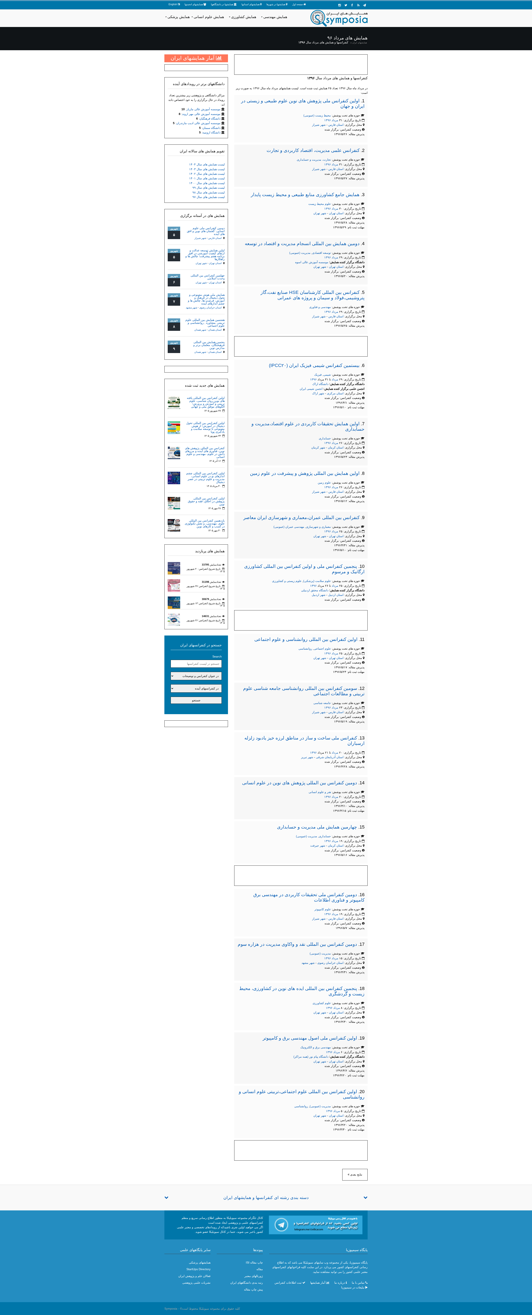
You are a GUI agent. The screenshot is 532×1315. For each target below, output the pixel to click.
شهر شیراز (319, 124)
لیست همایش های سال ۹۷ (208, 197)
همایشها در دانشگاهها (222, 4)
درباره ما (339, 1282)
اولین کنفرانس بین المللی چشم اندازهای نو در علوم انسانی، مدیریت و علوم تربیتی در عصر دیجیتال (205, 478)
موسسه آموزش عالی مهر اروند (201, 114)
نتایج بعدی (355, 1174)
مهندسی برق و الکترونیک (315, 1047)
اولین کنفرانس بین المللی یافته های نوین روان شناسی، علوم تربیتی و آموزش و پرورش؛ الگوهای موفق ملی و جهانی (206, 402)
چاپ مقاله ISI (254, 1262)
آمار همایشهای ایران (193, 58)
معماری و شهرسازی (318, 526)
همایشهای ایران (359, 42)
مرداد (335, 120)
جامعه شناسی (322, 703)
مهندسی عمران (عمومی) (288, 526)
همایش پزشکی (178, 17)
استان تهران (336, 213)
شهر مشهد (308, 962)
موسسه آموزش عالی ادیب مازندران (198, 123)
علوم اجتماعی (322, 648)
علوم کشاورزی (322, 1003)
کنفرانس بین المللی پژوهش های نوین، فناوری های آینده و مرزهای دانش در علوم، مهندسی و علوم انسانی (205, 452)
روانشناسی (305, 648)
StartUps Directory (198, 1269)
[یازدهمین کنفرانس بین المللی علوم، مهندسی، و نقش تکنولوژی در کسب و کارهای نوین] (174, 525)
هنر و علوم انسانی (320, 792)
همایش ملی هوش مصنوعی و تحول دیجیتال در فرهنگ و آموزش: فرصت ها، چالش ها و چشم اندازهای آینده (206, 299)
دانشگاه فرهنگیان (210, 118)
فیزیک (318, 374)
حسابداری (325, 438)
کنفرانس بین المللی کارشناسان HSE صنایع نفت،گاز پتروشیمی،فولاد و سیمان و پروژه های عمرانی (313, 295)
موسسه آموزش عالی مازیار (203, 109)
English (173, 4)
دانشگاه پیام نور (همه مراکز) (310, 1056)
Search (217, 656)
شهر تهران (319, 213)
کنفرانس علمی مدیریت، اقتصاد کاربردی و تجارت (313, 150)
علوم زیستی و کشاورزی (287, 581)
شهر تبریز (307, 757)
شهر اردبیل (318, 594)
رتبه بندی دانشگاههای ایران (246, 1282)
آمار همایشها (317, 1282)
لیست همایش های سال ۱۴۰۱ (207, 178)
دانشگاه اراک (320, 384)
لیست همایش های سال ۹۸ (208, 192)
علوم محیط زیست (319, 203)
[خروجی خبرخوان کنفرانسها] (358, 5)
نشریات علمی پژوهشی (196, 1282)
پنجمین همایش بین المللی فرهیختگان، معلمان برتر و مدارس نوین (209, 345)
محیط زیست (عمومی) (317, 115)
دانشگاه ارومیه (211, 132)
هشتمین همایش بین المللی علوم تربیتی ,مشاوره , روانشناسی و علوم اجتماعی (205, 322)
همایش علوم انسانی (209, 17)
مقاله (259, 1269)
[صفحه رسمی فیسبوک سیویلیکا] (352, 5)
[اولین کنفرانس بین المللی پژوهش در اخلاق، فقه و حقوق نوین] (174, 502)
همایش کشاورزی (243, 17)
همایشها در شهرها (275, 4)
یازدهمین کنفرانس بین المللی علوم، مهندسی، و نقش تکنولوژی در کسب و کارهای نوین (205, 523)
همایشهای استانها (250, 4)
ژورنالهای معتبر (253, 1276)
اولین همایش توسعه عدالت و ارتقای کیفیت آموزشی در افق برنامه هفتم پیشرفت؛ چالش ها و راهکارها (205, 255)
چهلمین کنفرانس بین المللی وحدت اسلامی (208, 277)
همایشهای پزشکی (200, 1262)
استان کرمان (336, 447)
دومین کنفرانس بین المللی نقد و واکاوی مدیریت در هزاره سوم (297, 944)
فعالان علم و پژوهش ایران (194, 1276)
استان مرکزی (335, 393)
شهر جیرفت (317, 845)
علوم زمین (324, 482)
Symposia (170, 1308)
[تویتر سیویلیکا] (346, 5)
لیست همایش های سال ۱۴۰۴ (207, 164)
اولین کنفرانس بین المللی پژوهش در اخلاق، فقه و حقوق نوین (206, 501)
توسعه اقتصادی (321, 252)
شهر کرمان (318, 447)
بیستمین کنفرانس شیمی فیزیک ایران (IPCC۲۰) (314, 365)
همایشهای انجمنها (194, 4)
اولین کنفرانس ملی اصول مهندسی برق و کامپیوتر (310, 1038)
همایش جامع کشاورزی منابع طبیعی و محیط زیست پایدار (305, 194)
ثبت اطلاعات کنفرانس (288, 1282)
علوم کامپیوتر (322, 909)
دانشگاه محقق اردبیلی (314, 590)
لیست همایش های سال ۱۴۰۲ (207, 173)
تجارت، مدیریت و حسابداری (314, 159)
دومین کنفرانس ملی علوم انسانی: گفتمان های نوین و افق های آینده (206, 231)
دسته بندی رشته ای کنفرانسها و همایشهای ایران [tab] (266, 1197)
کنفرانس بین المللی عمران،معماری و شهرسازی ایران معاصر (301, 517)
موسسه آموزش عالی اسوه (311, 262)
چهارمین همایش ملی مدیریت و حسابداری (317, 827)
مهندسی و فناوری (320, 307)
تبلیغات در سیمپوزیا (353, 1287)
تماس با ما (358, 1282)
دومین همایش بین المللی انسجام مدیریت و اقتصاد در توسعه (302, 243)
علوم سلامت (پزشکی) (317, 581)
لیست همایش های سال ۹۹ (208, 187)
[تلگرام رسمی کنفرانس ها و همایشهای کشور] (364, 5)
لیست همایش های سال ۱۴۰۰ (207, 183)
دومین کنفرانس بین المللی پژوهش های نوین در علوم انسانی (299, 782)
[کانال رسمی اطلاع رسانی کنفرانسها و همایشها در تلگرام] (315, 1224)
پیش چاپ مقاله (253, 1289)
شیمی (327, 374)
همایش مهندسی (275, 17)
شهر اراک (318, 393)
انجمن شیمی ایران (311, 388)
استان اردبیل (336, 594)
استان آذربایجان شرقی (330, 757)
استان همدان (215, 329)
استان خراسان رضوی (330, 962)
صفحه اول (297, 4)
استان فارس (336, 124)
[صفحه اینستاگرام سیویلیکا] (339, 5)
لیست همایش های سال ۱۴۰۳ (207, 169)
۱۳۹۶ (327, 120)
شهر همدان (200, 329)
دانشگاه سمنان (211, 128)
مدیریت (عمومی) (299, 252)
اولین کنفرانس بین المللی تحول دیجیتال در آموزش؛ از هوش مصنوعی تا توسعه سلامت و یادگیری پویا (205, 427)
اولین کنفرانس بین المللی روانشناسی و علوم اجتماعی (305, 639)
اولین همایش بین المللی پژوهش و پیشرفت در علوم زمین (305, 473)
